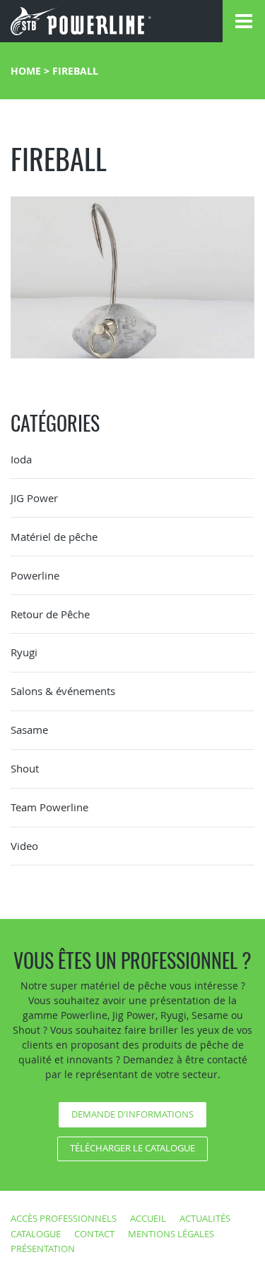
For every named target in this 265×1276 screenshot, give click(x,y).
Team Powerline (49, 807)
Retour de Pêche (50, 614)
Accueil (148, 1218)
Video (24, 846)
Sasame (29, 730)
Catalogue (36, 1233)
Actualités (204, 1218)
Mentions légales (171, 1233)
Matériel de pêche (54, 537)
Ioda (21, 459)
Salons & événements (63, 691)
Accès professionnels (64, 1218)
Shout (25, 768)
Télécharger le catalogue (132, 1147)
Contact (94, 1233)
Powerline (35, 575)
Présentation (43, 1248)
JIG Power (34, 498)
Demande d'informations (132, 1114)
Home (26, 70)
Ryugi (24, 652)
